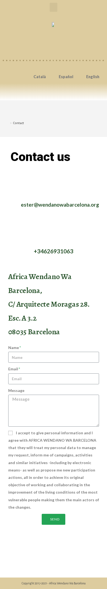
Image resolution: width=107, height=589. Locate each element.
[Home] (6, 123)
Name (13, 347)
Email (13, 369)
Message (16, 390)
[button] (53, 7)
